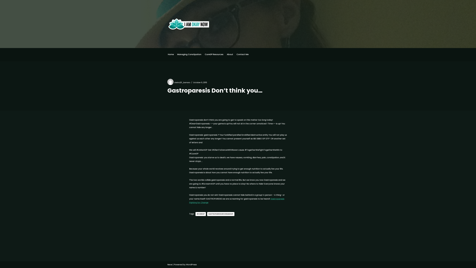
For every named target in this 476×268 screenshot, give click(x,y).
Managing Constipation (189, 54)
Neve (169, 264)
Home (171, 54)
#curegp (201, 214)
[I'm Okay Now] (188, 24)
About (230, 54)
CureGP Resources (214, 54)
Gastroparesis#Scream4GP (220, 214)
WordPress (191, 264)
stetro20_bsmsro (182, 82)
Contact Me (243, 54)
